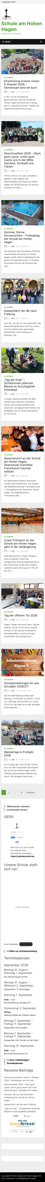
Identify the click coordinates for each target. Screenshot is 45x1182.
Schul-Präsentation (11, 944)
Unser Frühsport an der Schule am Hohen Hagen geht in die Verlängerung (20, 543)
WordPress (23, 1178)
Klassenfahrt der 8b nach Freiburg (20, 1104)
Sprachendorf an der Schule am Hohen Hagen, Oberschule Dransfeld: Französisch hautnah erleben (22, 465)
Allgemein (8, 77)
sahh (13, 92)
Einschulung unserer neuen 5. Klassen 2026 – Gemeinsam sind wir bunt (21, 84)
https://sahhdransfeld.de (22, 856)
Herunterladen (26, 944)
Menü (7, 42)
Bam (34, 1178)
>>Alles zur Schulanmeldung (21, 951)
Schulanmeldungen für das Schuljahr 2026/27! (21, 684)
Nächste (31, 792)
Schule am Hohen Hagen (21, 26)
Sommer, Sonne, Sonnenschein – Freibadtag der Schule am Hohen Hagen (22, 237)
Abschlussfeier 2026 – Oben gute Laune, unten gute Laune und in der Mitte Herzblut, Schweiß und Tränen (22, 160)
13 (21, 792)
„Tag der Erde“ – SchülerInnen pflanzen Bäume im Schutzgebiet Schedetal (19, 384)
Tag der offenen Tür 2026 (20, 615)
